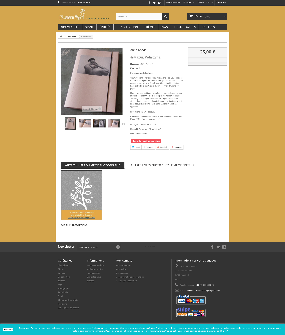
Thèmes (149, 27)
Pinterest (177, 147)
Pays (164, 27)
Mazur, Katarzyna (145, 57)
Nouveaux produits (95, 265)
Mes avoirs (121, 269)
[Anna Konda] (85, 123)
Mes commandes (123, 265)
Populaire (62, 304)
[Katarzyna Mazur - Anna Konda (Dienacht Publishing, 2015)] (70, 123)
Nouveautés (70, 27)
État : (132, 68)
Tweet (137, 147)
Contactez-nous (173, 2)
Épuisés (105, 27)
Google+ (163, 147)
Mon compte (124, 260)
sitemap (90, 281)
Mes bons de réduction (126, 281)
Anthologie (63, 292)
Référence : (135, 64)
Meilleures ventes (95, 269)
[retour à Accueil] (61, 36)
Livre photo (63, 265)
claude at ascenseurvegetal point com (203, 290)
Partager (149, 147)
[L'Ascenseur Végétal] (84, 14)
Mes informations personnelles (130, 277)
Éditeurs (208, 27)
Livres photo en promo (68, 308)
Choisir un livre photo (68, 300)
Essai (60, 296)
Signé (89, 27)
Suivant (123, 123)
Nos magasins (93, 273)
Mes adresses (122, 273)
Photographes (185, 27)
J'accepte (8, 329)
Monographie (64, 288)
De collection (127, 27)
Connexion (221, 2)
